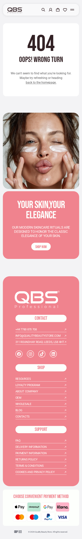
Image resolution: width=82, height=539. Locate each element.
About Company (26, 391)
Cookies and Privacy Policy (35, 472)
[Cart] (57, 9)
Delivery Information (31, 447)
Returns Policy (26, 459)
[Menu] (72, 9)
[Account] (50, 9)
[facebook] (19, 353)
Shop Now (41, 247)
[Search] (43, 9)
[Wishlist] (65, 9)
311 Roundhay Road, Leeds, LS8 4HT (39, 342)
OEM (18, 397)
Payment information (31, 453)
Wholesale (23, 404)
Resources (23, 379)
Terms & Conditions (29, 466)
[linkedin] (53, 353)
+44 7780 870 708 (26, 329)
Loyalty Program (27, 385)
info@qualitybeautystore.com (38, 335)
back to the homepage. (41, 82)
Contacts (22, 416)
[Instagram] (30, 353)
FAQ (17, 440)
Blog (18, 410)
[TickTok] (41, 353)
